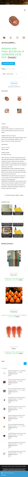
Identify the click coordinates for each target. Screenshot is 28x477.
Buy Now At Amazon (8, 63)
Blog (6, 466)
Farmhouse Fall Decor (10, 68)
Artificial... (14, 348)
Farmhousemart (6, 2)
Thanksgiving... (14, 311)
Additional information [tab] (14, 86)
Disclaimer (24, 466)
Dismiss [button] (3, 474)
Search (3, 361)
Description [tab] (14, 83)
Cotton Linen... (14, 275)
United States (9, 74)
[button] (25, 10)
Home (3, 466)
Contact (12, 466)
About (9, 466)
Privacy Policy (18, 466)
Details (12, 57)
